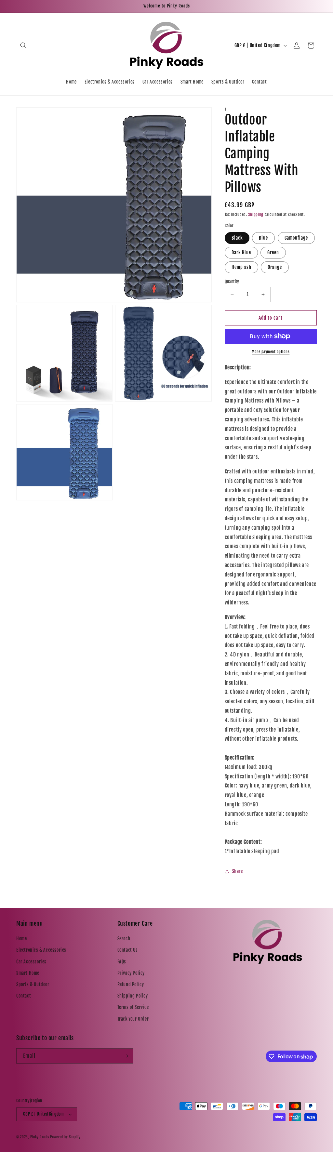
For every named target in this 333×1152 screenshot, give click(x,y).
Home (21, 938)
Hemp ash (241, 267)
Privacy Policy (131, 973)
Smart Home (27, 973)
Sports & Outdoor (32, 984)
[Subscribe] (126, 1056)
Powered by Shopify (65, 1137)
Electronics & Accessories (41, 950)
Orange (275, 267)
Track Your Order (133, 1019)
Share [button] (237, 871)
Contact (23, 996)
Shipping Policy (132, 996)
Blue (263, 238)
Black (237, 238)
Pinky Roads (39, 1137)
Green (273, 252)
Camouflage (296, 238)
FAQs (121, 961)
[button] (23, 45)
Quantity (232, 281)
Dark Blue (241, 252)
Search (123, 938)
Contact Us (127, 950)
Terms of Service (133, 1007)
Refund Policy (130, 984)
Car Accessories (31, 961)
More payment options (270, 351)
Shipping (255, 214)
